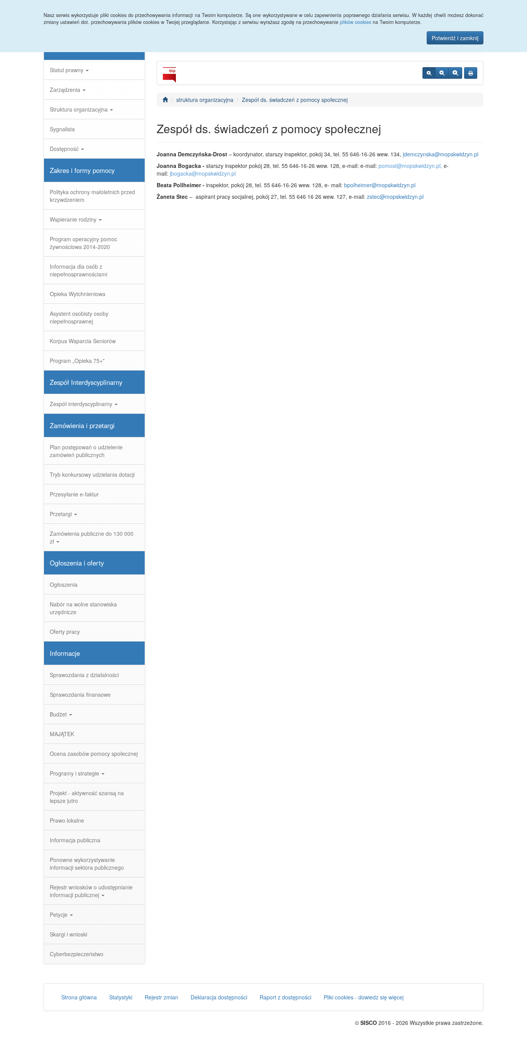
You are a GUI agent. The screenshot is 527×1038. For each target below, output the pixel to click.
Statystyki (120, 997)
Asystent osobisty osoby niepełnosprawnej (79, 317)
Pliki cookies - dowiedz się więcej (364, 997)
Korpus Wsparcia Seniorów (83, 341)
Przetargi (61, 514)
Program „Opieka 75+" (77, 360)
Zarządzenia (66, 89)
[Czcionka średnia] (442, 73)
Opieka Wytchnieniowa (77, 294)
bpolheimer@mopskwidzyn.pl (380, 185)
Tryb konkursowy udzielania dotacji (92, 474)
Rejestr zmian (161, 997)
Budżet (59, 714)
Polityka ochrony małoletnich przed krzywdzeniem (92, 195)
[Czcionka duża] (455, 73)
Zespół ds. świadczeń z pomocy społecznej (295, 99)
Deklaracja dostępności (219, 997)
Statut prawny (67, 70)
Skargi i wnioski (68, 934)
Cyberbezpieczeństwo (76, 954)
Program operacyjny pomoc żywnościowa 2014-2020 (83, 243)
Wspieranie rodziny (74, 219)
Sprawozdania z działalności (84, 675)
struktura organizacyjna (204, 99)
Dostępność (65, 148)
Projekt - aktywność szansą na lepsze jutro (87, 796)
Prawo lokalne (67, 820)
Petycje (59, 914)
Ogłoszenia (64, 584)
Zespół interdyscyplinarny (82, 404)
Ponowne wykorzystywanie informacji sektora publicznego (87, 863)
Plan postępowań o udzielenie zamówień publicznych (86, 451)
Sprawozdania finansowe (80, 694)
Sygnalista (62, 129)
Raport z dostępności (285, 997)
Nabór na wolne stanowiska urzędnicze (83, 608)
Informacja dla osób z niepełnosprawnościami (78, 270)
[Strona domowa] (165, 99)
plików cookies (355, 22)
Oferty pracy (65, 631)
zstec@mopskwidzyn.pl (395, 196)
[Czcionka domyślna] (429, 73)
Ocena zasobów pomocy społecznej (94, 753)
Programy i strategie (75, 773)
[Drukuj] (470, 73)
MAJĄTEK (62, 734)
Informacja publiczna (75, 840)
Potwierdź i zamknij (455, 38)
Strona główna (79, 997)
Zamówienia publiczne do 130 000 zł (91, 537)
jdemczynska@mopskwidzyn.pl (440, 154)
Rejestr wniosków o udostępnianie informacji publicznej (91, 891)
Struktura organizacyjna (79, 109)
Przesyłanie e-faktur (74, 494)
